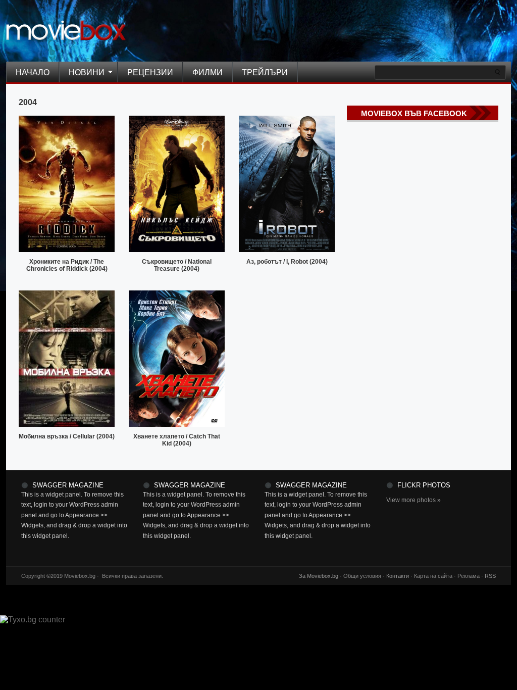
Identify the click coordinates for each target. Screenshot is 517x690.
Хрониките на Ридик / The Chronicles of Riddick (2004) (67, 265)
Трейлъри (265, 72)
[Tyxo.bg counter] (32, 619)
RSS (490, 576)
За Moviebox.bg (318, 576)
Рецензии (150, 72)
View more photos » (413, 500)
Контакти (397, 576)
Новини (82, 73)
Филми (207, 72)
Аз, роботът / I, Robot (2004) (287, 261)
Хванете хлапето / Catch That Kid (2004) (176, 440)
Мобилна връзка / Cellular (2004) (67, 436)
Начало (32, 72)
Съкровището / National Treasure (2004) (177, 265)
